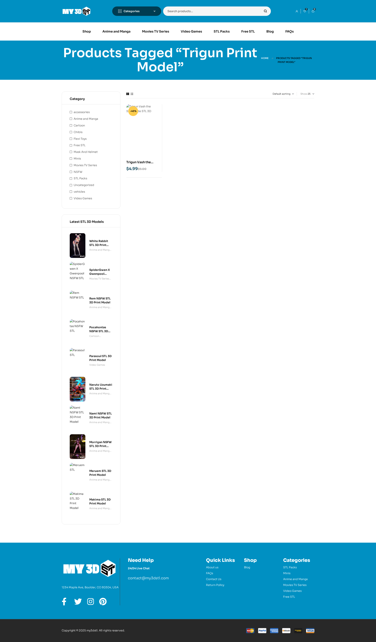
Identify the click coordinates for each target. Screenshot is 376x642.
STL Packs (80, 178)
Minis (77, 158)
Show (303, 93)
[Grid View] (128, 94)
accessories (82, 112)
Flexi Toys (80, 139)
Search (265, 11)
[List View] (132, 94)
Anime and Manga (86, 119)
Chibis (78, 132)
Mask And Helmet (86, 152)
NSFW (78, 172)
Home (264, 58)
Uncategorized (84, 185)
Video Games (83, 198)
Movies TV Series (85, 165)
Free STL (80, 145)
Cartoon (79, 125)
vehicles (79, 191)
